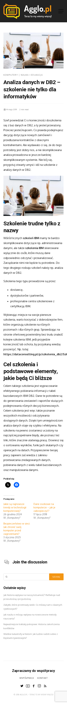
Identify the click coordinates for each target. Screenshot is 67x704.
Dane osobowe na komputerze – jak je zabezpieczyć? (44, 507)
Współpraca (26, 678)
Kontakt (42, 678)
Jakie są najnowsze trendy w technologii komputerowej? (14, 507)
